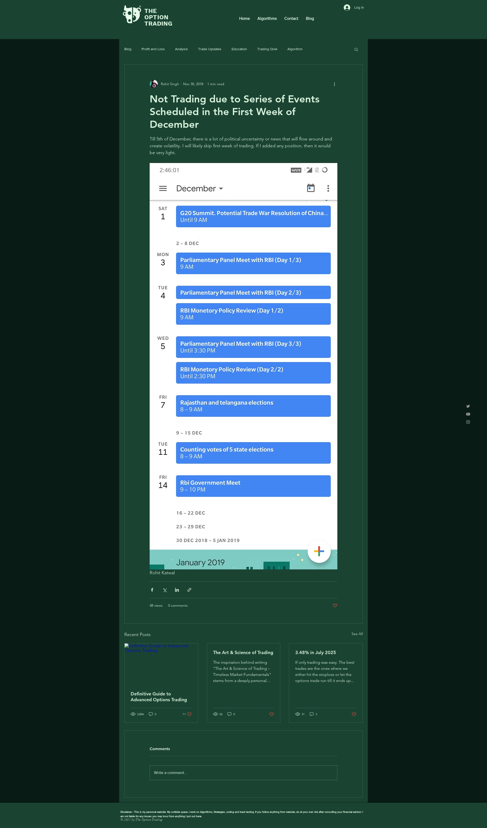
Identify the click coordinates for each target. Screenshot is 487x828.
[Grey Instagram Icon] (468, 422)
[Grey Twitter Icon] (468, 406)
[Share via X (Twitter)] (164, 589)
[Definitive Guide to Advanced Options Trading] (161, 664)
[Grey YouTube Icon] (468, 414)
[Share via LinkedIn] (177, 589)
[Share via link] (189, 589)
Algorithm (294, 49)
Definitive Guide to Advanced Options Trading (159, 697)
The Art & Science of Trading (243, 652)
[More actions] (334, 84)
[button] (356, 49)
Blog (127, 49)
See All (357, 634)
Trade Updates (209, 49)
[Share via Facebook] (152, 589)
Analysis (181, 49)
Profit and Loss (153, 49)
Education (239, 49)
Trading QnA (267, 49)
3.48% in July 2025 (315, 652)
